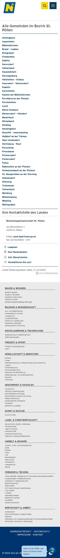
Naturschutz (9, 460)
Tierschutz (9, 380)
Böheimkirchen (10, 45)
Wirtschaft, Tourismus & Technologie (19, 521)
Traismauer (8, 185)
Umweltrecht (9, 462)
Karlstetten (8, 91)
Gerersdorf (8, 64)
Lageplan (12, 247)
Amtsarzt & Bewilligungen (14, 391)
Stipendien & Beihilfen (13, 323)
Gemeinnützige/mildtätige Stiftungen (18, 302)
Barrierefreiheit (20, 531)
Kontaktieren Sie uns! (19, 262)
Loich (5, 106)
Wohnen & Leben (11, 299)
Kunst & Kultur (10, 415)
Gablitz (6, 60)
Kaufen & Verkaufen (12, 295)
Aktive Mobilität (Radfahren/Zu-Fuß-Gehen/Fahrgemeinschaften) (29, 476)
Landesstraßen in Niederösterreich (18, 479)
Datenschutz (42, 531)
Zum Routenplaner (17, 252)
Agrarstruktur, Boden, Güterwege (17, 424)
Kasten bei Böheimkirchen (16, 94)
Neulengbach (9, 128)
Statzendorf (8, 178)
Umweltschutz (10, 465)
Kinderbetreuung (11, 368)
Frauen (7, 360)
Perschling (8, 147)
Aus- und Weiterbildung (14, 311)
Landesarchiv (10, 316)
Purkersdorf (8, 159)
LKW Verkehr (10, 490)
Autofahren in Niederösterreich (16, 481)
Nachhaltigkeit (10, 457)
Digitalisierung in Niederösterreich (18, 335)
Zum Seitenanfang (48, 273)
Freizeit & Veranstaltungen (15, 346)
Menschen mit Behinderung (15, 372)
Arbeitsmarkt (10, 512)
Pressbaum (8, 151)
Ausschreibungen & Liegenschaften (18, 514)
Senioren (8, 377)
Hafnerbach (8, 68)
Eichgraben (8, 53)
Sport (7, 349)
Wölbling (6, 200)
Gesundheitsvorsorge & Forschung (18, 396)
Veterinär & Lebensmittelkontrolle (17, 436)
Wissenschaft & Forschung (15, 325)
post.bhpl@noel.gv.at (25, 236)
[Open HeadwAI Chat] (52, 550)
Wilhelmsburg (9, 197)
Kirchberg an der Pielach (15, 98)
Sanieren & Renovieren (13, 297)
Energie (8, 450)
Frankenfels (8, 56)
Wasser (7, 467)
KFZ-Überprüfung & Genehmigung (18, 488)
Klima (7, 452)
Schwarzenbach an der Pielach (18, 170)
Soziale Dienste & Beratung (15, 401)
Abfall (7, 448)
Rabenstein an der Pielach (16, 166)
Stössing (7, 181)
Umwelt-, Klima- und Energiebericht (18, 445)
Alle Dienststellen (17, 257)
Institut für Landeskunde (14, 321)
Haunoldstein (9, 72)
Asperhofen (8, 41)
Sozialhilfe (9, 403)
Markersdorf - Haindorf (14, 113)
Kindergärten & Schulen (14, 313)
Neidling (6, 125)
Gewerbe (8, 517)
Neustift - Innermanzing (15, 132)
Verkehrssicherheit (12, 503)
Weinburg (7, 193)
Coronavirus (9, 389)
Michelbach (8, 121)
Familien (8, 358)
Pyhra (5, 162)
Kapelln (6, 87)
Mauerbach (8, 117)
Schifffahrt (9, 500)
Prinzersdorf (9, 155)
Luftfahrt (8, 493)
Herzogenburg (9, 75)
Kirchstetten (9, 102)
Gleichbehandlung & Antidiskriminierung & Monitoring (25, 363)
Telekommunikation (12, 337)
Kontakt (38, 534)
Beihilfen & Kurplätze (13, 406)
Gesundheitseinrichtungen (15, 394)
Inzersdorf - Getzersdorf (15, 83)
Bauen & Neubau (11, 292)
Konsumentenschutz (12, 370)
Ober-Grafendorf (11, 140)
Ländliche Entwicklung (13, 434)
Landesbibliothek (11, 318)
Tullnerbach (8, 189)
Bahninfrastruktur (11, 483)
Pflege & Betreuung (12, 398)
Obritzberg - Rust (11, 144)
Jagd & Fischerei (11, 429)
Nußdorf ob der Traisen (14, 136)
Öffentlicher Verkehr (12, 498)
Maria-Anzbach (10, 109)
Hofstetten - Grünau (13, 79)
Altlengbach (8, 37)
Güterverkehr (10, 486)
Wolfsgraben (8, 204)
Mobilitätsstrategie (12, 495)
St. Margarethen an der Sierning (19, 174)
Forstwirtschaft (10, 426)
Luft (6, 455)
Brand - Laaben (10, 49)
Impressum (23, 534)
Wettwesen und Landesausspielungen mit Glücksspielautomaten (29, 519)
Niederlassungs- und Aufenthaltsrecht (19, 375)
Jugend (8, 365)
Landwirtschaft (10, 431)
